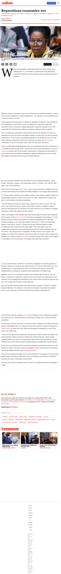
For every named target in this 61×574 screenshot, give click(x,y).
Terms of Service (30, 520)
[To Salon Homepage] (7, 2)
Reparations (18, 419)
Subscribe (51, 3)
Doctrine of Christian (20, 217)
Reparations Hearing (30, 419)
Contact (30, 513)
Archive (30, 525)
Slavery (53, 419)
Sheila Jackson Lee (43, 419)
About (30, 508)
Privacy (30, 515)
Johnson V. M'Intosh (7, 419)
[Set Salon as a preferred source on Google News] (48, 64)
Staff (30, 510)
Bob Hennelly (7, 19)
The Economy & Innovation (9, 422)
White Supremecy (33, 422)
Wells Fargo (22, 422)
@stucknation (5, 403)
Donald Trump (13, 416)
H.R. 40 (46, 416)
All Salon (4, 416)
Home (30, 505)
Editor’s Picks (23, 416)
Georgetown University (35, 416)
